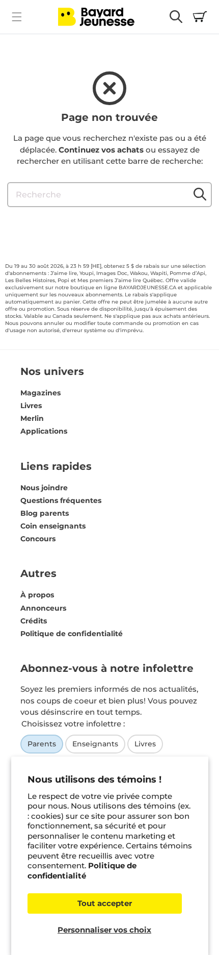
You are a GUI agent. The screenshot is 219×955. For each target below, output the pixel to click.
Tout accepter (104, 903)
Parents (42, 743)
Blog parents (44, 513)
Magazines (40, 392)
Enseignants (95, 743)
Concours (38, 538)
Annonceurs (43, 608)
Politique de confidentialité (82, 871)
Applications (43, 431)
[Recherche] (199, 194)
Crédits (33, 620)
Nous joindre (44, 487)
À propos (37, 594)
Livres (31, 405)
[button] (16, 17)
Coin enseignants (53, 526)
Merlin (32, 418)
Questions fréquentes (60, 500)
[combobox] (109, 194)
